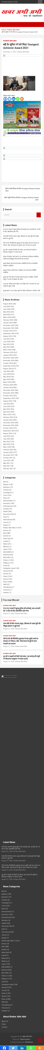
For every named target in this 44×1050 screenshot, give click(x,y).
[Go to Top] (40, 1040)
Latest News (9, 842)
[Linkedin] (13, 99)
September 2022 (9, 431)
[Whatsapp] (18, 99)
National (6, 555)
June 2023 (6, 406)
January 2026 (8, 323)
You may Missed (11, 600)
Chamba (6, 490)
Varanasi (6, 590)
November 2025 (8, 328)
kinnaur (5, 530)
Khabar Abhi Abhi (10, 41)
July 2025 (6, 339)
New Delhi (6, 557)
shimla (5, 571)
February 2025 (8, 352)
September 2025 (9, 333)
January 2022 (8, 452)
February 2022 (8, 450)
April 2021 (6, 466)
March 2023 (7, 415)
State (5, 582)
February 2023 (8, 417)
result (5, 565)
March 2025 (7, 350)
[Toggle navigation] (4, 24)
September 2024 (9, 366)
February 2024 (8, 385)
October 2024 (8, 363)
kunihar (5, 536)
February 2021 (8, 469)
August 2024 (7, 369)
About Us (5, 1021)
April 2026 (6, 315)
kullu (4, 533)
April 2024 (6, 379)
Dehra (5, 498)
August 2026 (7, 304)
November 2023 (8, 393)
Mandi (5, 544)
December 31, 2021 (9, 52)
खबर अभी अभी (27, 1036)
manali (5, 541)
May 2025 (6, 344)
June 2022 (6, 439)
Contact (4, 1027)
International (7, 520)
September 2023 (9, 398)
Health (5, 511)
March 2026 (7, 317)
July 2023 (6, 404)
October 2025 (8, 331)
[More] (22, 99)
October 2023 (8, 396)
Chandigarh (7, 493)
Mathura (6, 547)
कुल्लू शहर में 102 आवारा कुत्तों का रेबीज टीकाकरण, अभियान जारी (21, 291)
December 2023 (8, 390)
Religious (6, 563)
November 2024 (8, 360)
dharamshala (7, 501)
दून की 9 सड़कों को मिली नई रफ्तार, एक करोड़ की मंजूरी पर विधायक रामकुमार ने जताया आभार (19, 876)
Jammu (6, 522)
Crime (5, 495)
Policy (4, 1024)
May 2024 (6, 377)
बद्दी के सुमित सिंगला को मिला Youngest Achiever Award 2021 (21, 199)
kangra (5, 525)
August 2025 (7, 336)
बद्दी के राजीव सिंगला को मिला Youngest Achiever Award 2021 (22, 190)
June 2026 (6, 309)
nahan (5, 549)
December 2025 (8, 325)
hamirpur (6, 509)
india (4, 517)
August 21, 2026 (8, 613)
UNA (4, 584)
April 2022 (6, 444)
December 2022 (8, 423)
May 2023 (6, 409)
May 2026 (6, 312)
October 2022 (8, 428)
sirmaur (6, 574)
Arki (4, 482)
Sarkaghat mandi (9, 568)
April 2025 (6, 347)
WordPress (29, 1042)
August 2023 (7, 401)
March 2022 (7, 447)
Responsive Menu (40, 2)
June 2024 (6, 374)
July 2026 (6, 306)
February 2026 (8, 320)
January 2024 (8, 388)
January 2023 (8, 420)
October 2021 (8, 458)
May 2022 (6, 442)
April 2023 (6, 412)
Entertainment (8, 506)
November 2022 (8, 425)
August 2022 (7, 433)
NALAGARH (7, 552)
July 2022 (6, 436)
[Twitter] (9, 99)
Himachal (6, 514)
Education (6, 503)
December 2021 (8, 455)
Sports (5, 579)
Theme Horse (25, 1039)
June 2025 (6, 342)
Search (39, 214)
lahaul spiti (7, 538)
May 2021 (6, 463)
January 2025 (8, 355)
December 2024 (8, 358)
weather (6, 593)
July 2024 (6, 371)
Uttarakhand (7, 587)
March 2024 (7, 382)
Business (6, 487)
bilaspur (6, 484)
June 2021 (6, 460)
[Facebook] (5, 99)
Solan (5, 576)
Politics (5, 560)
